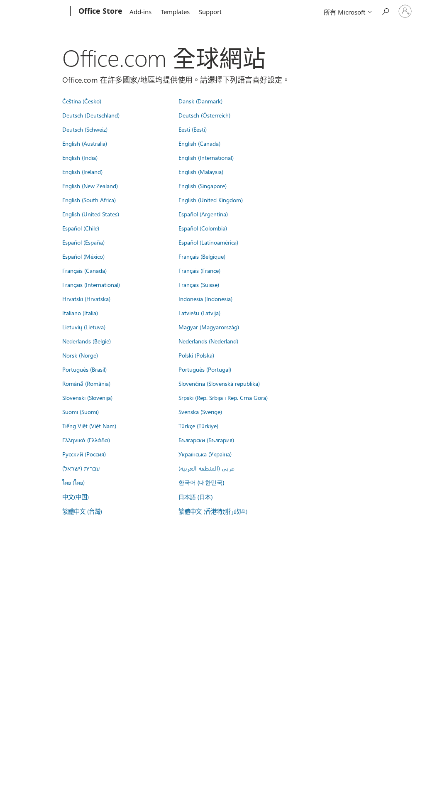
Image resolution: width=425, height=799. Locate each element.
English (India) (80, 157)
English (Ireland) (82, 171)
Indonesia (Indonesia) (205, 298)
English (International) (206, 157)
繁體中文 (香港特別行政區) (212, 511)
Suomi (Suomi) (80, 411)
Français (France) (199, 270)
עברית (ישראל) (81, 468)
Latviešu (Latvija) (199, 313)
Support (210, 11)
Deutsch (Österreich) (204, 115)
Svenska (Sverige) (200, 411)
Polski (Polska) (196, 355)
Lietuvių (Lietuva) (83, 327)
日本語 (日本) (195, 497)
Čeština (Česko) (81, 101)
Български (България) (206, 440)
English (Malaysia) (200, 171)
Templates (175, 11)
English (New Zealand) (90, 185)
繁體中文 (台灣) (82, 511)
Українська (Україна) (205, 454)
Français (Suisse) (198, 284)
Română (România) (86, 383)
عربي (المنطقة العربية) (206, 468)
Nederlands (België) (86, 341)
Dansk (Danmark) (200, 101)
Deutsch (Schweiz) (84, 129)
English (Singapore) (202, 185)
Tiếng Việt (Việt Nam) (89, 426)
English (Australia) (84, 143)
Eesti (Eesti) (192, 129)
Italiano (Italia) (80, 313)
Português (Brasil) (84, 369)
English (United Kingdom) (210, 200)
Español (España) (83, 242)
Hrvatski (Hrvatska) (86, 298)
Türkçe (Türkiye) (198, 426)
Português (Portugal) (204, 369)
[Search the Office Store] (385, 10)
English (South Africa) (89, 200)
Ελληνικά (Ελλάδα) (86, 440)
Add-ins (140, 11)
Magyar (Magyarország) (208, 327)
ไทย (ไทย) (73, 482)
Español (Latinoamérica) (208, 242)
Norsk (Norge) (80, 355)
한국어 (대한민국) (201, 482)
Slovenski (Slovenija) (87, 397)
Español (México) (83, 256)
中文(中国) (75, 497)
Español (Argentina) (203, 214)
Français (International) (91, 284)
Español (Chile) (80, 228)
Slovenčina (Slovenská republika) (219, 383)
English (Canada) (199, 143)
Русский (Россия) (84, 454)
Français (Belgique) (201, 256)
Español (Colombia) (202, 228)
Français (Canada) (84, 270)
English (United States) (90, 214)
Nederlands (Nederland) (208, 341)
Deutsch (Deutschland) (91, 115)
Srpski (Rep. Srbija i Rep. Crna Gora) (223, 397)
